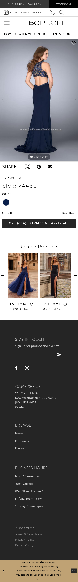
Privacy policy (24, 539)
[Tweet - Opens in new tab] (27, 167)
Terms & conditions (28, 534)
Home (8, 34)
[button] (32, 304)
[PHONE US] (52, 12)
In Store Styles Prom (54, 34)
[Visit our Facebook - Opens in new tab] (16, 368)
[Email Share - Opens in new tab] (50, 166)
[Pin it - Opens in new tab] (39, 167)
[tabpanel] (39, 100)
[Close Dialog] (3, 571)
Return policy (24, 545)
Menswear (22, 441)
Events (19, 448)
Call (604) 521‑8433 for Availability (39, 223)
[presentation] (23, 275)
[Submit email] (59, 355)
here (38, 579)
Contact (21, 407)
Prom (19, 433)
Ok (74, 570)
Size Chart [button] (69, 213)
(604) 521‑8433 (25, 402)
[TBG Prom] (43, 23)
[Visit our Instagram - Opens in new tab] (27, 368)
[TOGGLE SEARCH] (61, 12)
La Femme (25, 34)
